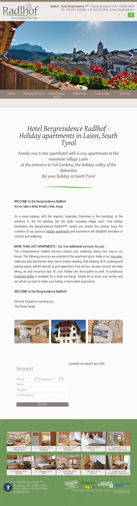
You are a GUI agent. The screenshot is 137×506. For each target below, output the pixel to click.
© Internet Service (78, 491)
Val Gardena (90, 491)
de (124, 15)
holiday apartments (58, 231)
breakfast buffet (24, 276)
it (119, 15)
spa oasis (116, 256)
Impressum (107, 491)
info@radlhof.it (126, 9)
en (131, 15)
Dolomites (98, 491)
